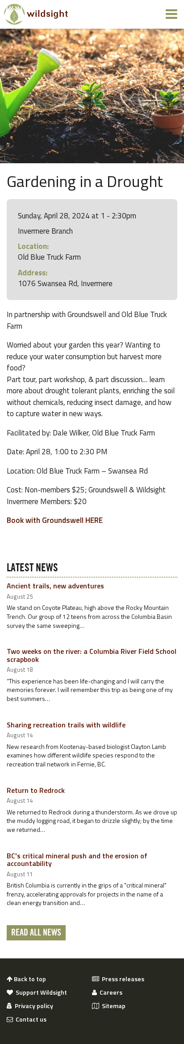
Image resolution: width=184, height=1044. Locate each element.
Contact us (29, 1019)
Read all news (36, 932)
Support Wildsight (40, 992)
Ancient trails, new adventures (55, 585)
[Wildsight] (36, 14)
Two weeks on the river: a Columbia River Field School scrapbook (91, 655)
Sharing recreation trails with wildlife (66, 724)
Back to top (29, 978)
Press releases (121, 978)
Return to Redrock (36, 790)
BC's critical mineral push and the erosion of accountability (77, 859)
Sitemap (112, 1005)
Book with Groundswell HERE (55, 520)
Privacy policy (32, 1005)
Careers (109, 992)
